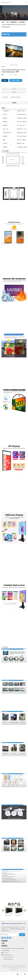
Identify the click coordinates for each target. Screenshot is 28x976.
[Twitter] (8, 938)
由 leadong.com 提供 (15, 967)
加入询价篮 (17, 80)
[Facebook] (2, 938)
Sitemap (5, 967)
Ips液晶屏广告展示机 (15, 97)
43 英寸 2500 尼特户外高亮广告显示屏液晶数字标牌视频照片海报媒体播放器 (9, 915)
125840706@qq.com (8, 959)
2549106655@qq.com (8, 957)
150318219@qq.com (8, 955)
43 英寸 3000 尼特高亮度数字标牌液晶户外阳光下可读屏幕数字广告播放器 (19, 915)
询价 (5, 80)
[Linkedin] (5, 938)
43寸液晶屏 (5, 97)
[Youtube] (10, 938)
